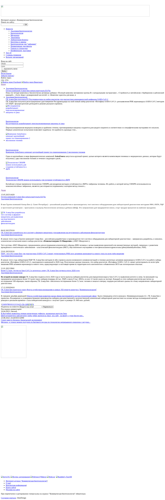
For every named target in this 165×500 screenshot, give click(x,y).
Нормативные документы (21, 46)
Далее (3, 190)
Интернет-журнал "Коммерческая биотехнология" (26, 481)
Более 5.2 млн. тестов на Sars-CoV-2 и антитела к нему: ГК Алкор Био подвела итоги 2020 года (40, 271)
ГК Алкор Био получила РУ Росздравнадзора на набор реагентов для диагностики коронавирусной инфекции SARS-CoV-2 (57, 99)
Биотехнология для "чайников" (23, 44)
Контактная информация (16, 485)
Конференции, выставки (21, 51)
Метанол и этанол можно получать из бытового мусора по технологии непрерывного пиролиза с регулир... (45, 322)
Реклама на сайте (13, 490)
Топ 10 (8, 53)
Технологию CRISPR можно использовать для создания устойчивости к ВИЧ (38, 180)
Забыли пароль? (7, 76)
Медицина (15, 35)
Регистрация (6, 73)
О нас (8, 483)
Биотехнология (17, 33)
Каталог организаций (15, 57)
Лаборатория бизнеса (19, 40)
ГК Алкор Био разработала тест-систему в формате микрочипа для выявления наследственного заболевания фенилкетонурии (53, 233)
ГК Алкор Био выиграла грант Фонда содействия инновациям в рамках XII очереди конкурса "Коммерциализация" (49, 290)
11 (12, 304)
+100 (26, 304)
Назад (3, 84)
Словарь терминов (13, 55)
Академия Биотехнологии (21, 31)
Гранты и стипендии (19, 48)
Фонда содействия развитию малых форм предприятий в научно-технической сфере (62, 296)
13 (16, 304)
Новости (9, 29)
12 (14, 304)
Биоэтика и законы (18, 42)
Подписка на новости (10, 307)
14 (18, 304)
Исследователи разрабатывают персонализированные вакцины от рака (35, 123)
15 (20, 304)
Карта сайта (11, 487)
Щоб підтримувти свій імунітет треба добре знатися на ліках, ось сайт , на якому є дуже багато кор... (42, 316)
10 (11, 304)
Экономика (15, 38)
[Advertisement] (13, 396)
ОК (26, 25)
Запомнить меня (10, 69)
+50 (22, 304)
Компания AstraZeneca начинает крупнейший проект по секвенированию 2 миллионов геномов (45, 152)
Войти (4, 71)
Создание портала (8, 498)
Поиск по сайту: (7, 22)
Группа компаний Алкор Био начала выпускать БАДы (28, 91)
